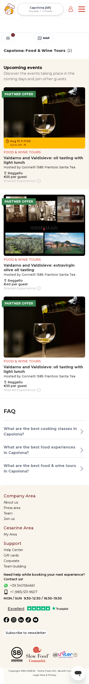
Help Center (13, 550)
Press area (12, 508)
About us (11, 502)
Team (8, 513)
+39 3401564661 (22, 585)
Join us (9, 519)
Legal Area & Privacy (44, 674)
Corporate (11, 561)
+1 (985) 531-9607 (23, 592)
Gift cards (11, 555)
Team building (15, 566)
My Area (10, 534)
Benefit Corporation (69, 670)
